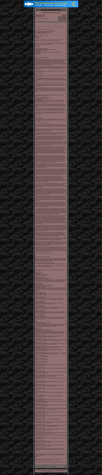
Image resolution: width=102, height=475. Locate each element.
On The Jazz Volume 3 (62, 18)
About (50, 466)
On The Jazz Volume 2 (62, 17)
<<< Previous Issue (39, 18)
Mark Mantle (45, 470)
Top (64, 466)
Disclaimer (47, 466)
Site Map (42, 466)
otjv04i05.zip (42, 16)
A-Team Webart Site (61, 469)
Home (39, 466)
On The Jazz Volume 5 (62, 20)
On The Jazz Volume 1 (62, 16)
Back (36, 466)
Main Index (64, 15)
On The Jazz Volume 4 (62, 19)
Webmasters (54, 466)
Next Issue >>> (46, 18)
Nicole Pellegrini (42, 15)
